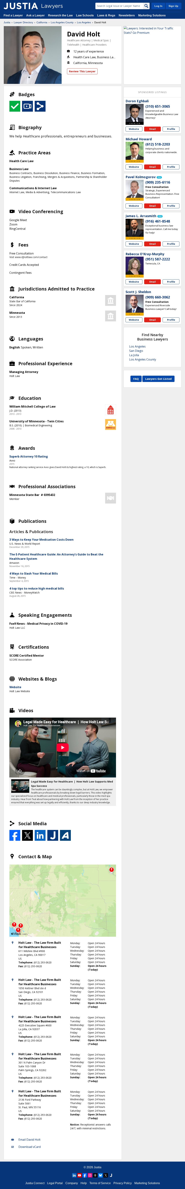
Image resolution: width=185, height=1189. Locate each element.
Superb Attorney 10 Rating (28, 456)
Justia (7, 22)
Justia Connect (34, 1183)
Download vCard (29, 1147)
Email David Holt (29, 1140)
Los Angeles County (62, 22)
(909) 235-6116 (157, 182)
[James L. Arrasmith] (135, 228)
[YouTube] (79, 1175)
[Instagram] (90, 1175)
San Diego (136, 351)
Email (152, 129)
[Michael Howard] (135, 151)
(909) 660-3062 (157, 297)
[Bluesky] (100, 1175)
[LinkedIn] (74, 1175)
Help (84, 1183)
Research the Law (60, 15)
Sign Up (173, 6)
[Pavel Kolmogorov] (135, 189)
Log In (158, 6)
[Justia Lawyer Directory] (21, 6)
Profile (171, 129)
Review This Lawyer (82, 71)
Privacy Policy (122, 1183)
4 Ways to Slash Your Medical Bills (33, 573)
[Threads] (95, 1175)
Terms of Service (100, 1183)
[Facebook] (85, 1175)
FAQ (136, 379)
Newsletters (127, 15)
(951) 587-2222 (157, 259)
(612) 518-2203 (157, 144)
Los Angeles (84, 22)
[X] (106, 1175)
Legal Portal (55, 1183)
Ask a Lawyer (35, 15)
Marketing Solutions (152, 15)
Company (71, 1183)
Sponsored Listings (152, 92)
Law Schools (85, 15)
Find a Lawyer (13, 15)
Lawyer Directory (23, 22)
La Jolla (134, 355)
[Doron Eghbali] (135, 113)
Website (15, 687)
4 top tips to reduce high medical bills (36, 588)
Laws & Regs (106, 15)
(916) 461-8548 (157, 221)
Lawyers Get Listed (158, 379)
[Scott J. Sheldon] (135, 304)
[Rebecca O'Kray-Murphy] (135, 266)
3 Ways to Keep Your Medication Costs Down (41, 540)
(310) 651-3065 (157, 106)
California (41, 22)
